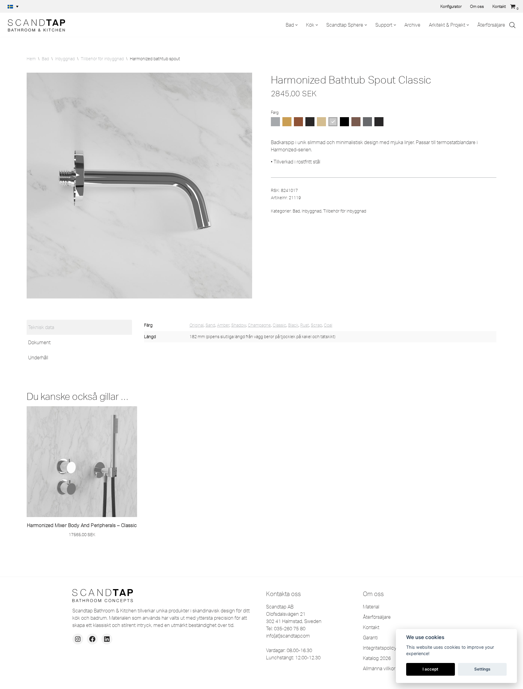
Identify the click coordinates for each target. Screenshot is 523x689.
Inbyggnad (65, 58)
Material (371, 607)
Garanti (370, 638)
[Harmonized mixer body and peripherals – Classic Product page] (82, 461)
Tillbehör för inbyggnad (102, 58)
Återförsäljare (491, 25)
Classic (279, 325)
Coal (328, 325)
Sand (210, 325)
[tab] (79, 327)
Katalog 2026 (377, 658)
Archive (412, 25)
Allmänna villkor (379, 668)
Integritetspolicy (379, 648)
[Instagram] (77, 639)
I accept (430, 669)
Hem (31, 58)
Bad (45, 58)
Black (293, 325)
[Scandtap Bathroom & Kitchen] (35, 24)
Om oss (477, 6)
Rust (304, 325)
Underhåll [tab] (38, 357)
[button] (13, 6)
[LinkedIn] (106, 639)
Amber (223, 325)
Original (196, 325)
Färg (274, 112)
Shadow (238, 325)
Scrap (316, 325)
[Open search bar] (512, 25)
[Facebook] (92, 639)
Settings (482, 669)
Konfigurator (451, 6)
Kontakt (499, 6)
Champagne (259, 325)
